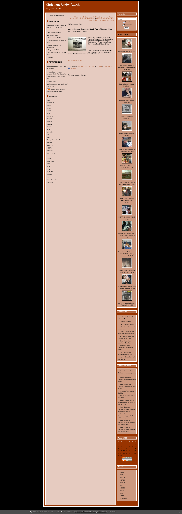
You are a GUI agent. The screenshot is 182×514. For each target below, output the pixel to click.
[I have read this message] (180, 512)
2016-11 (122, 490)
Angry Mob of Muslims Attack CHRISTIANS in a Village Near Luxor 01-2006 (127, 254)
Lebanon (49, 142)
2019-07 (122, 472)
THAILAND (50, 172)
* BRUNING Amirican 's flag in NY (57, 25)
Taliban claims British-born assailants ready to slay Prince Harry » (101, 19)
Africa (48, 100)
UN (48, 177)
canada (49, 105)
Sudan (48, 166)
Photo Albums (123, 34)
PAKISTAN (50, 150)
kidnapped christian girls (54, 140)
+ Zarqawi (49, 57)
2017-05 (122, 474)
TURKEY (49, 174)
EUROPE (49, 121)
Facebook (73, 68)
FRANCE (49, 124)
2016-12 (122, 488)
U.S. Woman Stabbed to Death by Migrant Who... (126, 402)
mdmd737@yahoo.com (57, 15)
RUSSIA (49, 158)
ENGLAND (50, 116)
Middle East (50, 145)
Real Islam (50, 156)
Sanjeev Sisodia (124, 400)
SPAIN (48, 164)
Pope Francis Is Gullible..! (127, 324)
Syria (48, 169)
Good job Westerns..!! (126, 321)
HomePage (91, 18)
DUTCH (49, 111)
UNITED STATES (52, 179)
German (49, 127)
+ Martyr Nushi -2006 (53, 50)
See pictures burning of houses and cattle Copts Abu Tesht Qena (126, 67)
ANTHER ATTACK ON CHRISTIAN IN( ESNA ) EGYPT (127, 201)
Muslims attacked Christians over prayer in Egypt (125, 347)
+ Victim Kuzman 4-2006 (54, 38)
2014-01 (122, 496)
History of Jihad (51, 81)
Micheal (122, 396)
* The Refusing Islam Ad (54, 32)
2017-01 (122, 485)
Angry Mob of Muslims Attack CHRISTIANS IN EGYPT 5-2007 (127, 235)
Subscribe (128, 22)
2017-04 (122, 477)
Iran (48, 134)
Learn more (112, 512)
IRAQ (48, 137)
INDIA (48, 129)
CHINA (49, 108)
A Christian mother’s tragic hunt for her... (127, 373)
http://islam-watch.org (75, 60)
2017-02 (122, 482)
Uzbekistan (50, 182)
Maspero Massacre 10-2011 (126, 51)
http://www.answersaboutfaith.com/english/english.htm (63, 84)
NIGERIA (49, 148)
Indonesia (49, 132)
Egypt (48, 113)
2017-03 (122, 480)
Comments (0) (107, 66)
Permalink (99, 66)
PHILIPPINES (51, 153)
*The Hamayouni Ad (52, 35)
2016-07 (122, 493)
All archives (123, 498)
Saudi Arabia (50, 161)
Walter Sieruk (124, 371)
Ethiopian (49, 118)
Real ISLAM (50, 86)
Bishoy (122, 391)
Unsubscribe (128, 25)
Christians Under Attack (62, 4)
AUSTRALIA (50, 103)
